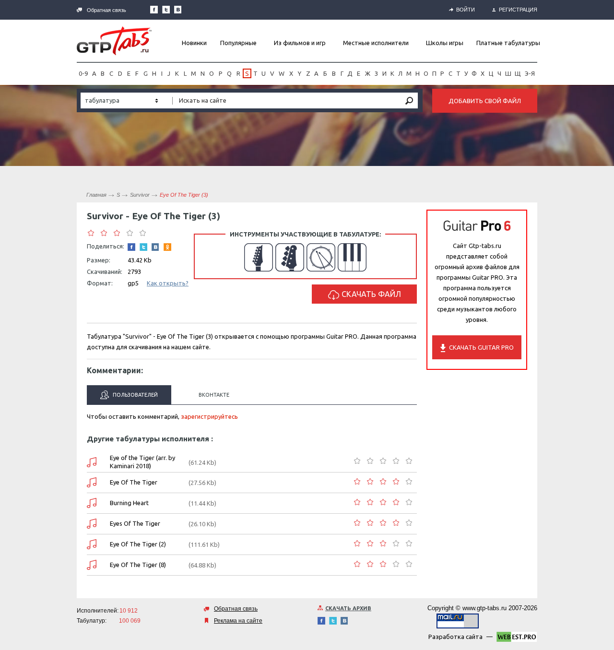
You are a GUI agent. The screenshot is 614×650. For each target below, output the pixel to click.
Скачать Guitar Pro (481, 347)
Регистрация (518, 9)
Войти (465, 9)
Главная (96, 195)
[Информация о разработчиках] (516, 638)
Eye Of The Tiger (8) (138, 564)
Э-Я (530, 73)
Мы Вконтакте (178, 9)
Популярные (238, 42)
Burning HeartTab (91, 503)
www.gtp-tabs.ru (484, 608)
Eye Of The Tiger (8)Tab (91, 565)
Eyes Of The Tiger (135, 523)
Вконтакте (214, 395)
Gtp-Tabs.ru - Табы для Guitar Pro (114, 40)
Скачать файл (371, 294)
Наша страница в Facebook (154, 9)
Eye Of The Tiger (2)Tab (91, 544)
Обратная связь (106, 10)
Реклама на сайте (238, 620)
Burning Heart (129, 502)
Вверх (606, 325)
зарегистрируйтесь (209, 416)
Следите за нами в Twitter (166, 9)
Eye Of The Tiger (133, 482)
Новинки (194, 42)
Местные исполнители (376, 42)
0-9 (83, 73)
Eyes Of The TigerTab (91, 524)
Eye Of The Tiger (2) (138, 544)
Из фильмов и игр (300, 42)
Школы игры (444, 42)
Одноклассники (167, 247)
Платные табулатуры (508, 42)
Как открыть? (168, 283)
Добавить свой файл (485, 100)
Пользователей (134, 395)
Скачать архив (348, 608)
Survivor (140, 195)
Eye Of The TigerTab (91, 482)
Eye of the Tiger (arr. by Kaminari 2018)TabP (91, 462)
